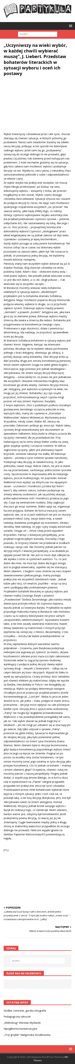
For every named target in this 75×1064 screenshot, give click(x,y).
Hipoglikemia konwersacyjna (20, 1028)
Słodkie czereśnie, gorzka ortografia (25, 1010)
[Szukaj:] (37, 34)
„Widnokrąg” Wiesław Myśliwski (22, 1022)
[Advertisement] (37, 107)
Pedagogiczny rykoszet (17, 1016)
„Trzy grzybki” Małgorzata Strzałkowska (27, 1035)
